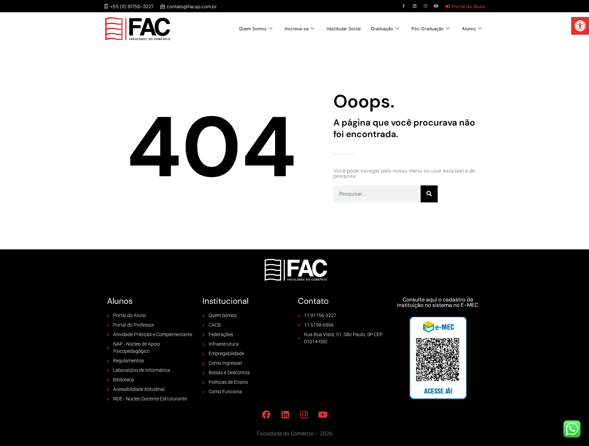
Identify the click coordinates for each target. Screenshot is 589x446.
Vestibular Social (344, 28)
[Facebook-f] (404, 6)
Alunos (469, 28)
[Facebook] (266, 414)
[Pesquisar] (429, 193)
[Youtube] (436, 6)
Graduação (382, 28)
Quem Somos (253, 28)
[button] (580, 26)
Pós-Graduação (427, 28)
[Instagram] (425, 6)
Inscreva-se (296, 28)
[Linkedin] (414, 6)
